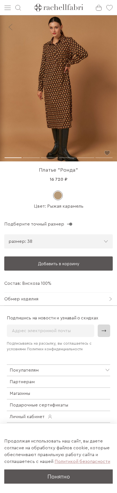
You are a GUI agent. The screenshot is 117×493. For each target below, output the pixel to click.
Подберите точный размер (34, 224)
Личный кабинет (27, 416)
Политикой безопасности (82, 461)
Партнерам (22, 382)
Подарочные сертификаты (39, 405)
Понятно (58, 476)
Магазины (20, 393)
